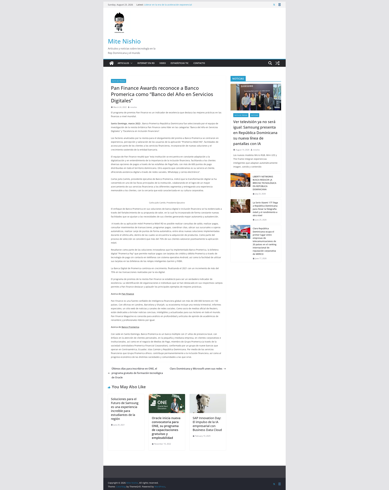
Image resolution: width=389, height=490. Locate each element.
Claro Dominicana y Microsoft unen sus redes (196, 368)
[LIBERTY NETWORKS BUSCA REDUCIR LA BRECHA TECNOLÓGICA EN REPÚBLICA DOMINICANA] (240, 185)
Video (162, 63)
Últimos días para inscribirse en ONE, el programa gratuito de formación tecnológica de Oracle (137, 373)
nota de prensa (118, 81)
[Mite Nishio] (111, 63)
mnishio (133, 107)
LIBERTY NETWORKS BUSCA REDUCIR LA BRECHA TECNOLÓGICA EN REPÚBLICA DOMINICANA (264, 183)
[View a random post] (277, 63)
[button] (131, 63)
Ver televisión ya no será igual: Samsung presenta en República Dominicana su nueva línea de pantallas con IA (173, 3)
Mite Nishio (124, 41)
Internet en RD (146, 63)
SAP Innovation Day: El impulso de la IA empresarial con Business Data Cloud (207, 424)
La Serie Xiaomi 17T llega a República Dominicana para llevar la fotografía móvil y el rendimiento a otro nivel (265, 209)
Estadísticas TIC (180, 63)
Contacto (199, 63)
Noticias (254, 115)
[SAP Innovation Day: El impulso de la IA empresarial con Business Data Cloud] (208, 396)
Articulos (123, 63)
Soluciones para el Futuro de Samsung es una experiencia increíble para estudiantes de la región (124, 409)
